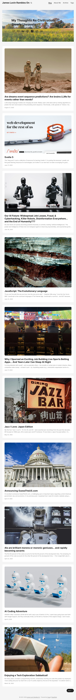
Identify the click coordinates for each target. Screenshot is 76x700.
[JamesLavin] (13, 31)
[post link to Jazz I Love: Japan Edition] (38, 407)
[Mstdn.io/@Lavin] (27, 31)
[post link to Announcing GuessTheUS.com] (38, 471)
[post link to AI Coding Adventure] (38, 593)
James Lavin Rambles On (15, 2)
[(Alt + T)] (31, 3)
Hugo (48, 697)
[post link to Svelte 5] (38, 140)
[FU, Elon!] (37, 31)
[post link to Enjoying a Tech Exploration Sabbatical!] (38, 656)
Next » (70, 690)
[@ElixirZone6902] (41, 31)
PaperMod (54, 697)
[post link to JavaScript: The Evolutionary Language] (38, 268)
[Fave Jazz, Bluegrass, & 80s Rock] (32, 31)
